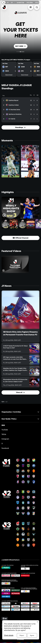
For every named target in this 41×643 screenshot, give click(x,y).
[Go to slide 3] (22, 51)
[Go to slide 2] (18, 52)
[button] (30, 7)
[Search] (36, 7)
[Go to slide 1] (17, 52)
